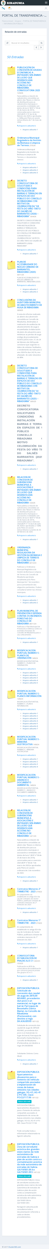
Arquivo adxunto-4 (30, 680)
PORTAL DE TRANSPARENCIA (34, 21)
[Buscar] (41, 43)
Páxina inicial (7, 21)
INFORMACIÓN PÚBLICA (13, 23)
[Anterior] (36, 47)
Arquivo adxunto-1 (30, 129)
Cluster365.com (14, 1247)
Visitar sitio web (24, 1101)
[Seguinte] (41, 47)
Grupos (18, 21)
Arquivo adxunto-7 (30, 728)
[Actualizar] (7, 43)
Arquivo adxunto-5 (30, 683)
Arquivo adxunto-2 (30, 170)
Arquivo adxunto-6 (30, 726)
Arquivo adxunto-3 (30, 172)
